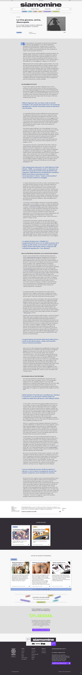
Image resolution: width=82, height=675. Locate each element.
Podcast (33, 655)
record (44, 136)
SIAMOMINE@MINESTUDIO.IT (59, 648)
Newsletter (47, 9)
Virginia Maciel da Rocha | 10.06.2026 (18, 586)
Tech (35, 11)
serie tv (29, 146)
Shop (33, 659)
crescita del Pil (38, 228)
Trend (30, 11)
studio (37, 438)
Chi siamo (58, 9)
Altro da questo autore (28, 511)
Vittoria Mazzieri (32, 33)
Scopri (33, 648)
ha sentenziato (35, 44)
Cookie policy (68, 671)
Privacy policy (61, 671)
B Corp (33, 652)
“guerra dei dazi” (50, 225)
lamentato (50, 366)
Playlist (33, 657)
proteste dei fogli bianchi (29, 269)
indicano (38, 61)
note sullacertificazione (13, 656)
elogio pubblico (53, 447)
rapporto (33, 426)
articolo (43, 403)
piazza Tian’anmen (35, 205)
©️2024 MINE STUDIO (15, 671)
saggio (52, 118)
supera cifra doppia (34, 89)
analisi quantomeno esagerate (34, 257)
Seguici (44, 648)
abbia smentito (50, 330)
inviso (47, 321)
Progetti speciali (35, 9)
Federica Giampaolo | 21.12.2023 (18, 544)
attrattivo (53, 380)
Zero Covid (41, 272)
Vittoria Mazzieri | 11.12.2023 (38, 544)
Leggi (22, 648)
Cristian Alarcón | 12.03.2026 (37, 586)
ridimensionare (27, 312)
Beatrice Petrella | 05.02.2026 (57, 586)
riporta (43, 91)
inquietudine (26, 387)
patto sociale (26, 204)
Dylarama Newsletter (58, 652)
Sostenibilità (56, 11)
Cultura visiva (47, 11)
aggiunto (50, 355)
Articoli (23, 9)
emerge (32, 232)
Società (24, 11)
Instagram (44, 652)
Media (40, 11)
